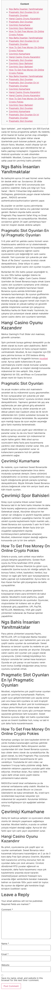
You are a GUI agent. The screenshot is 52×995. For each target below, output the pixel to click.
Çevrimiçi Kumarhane (19, 25)
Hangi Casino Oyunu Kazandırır (24, 18)
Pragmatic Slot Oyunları (21, 21)
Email (5, 954)
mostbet (43, 358)
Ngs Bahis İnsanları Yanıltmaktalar (26, 9)
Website (5, 965)
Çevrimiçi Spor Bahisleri (21, 28)
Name (5, 943)
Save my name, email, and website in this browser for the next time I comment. (22, 979)
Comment (7, 909)
